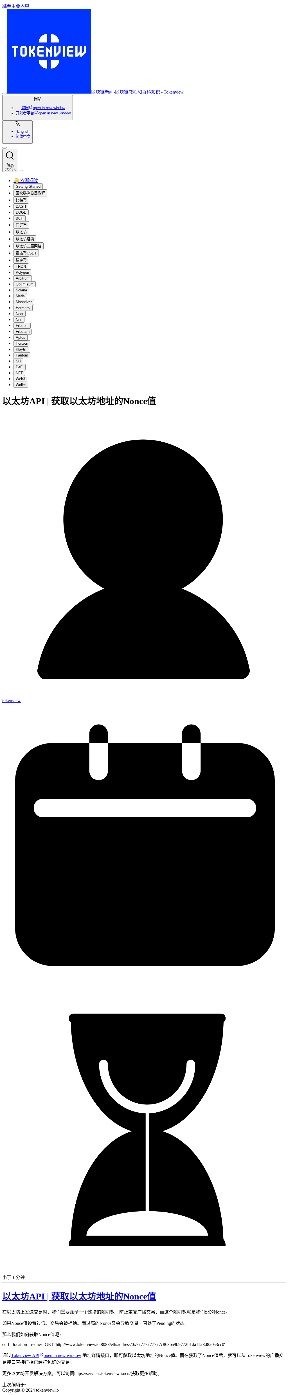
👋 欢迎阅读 (26, 180)
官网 (43, 108)
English (23, 131)
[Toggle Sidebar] (4, 93)
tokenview (11, 700)
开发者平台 (43, 113)
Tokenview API (46, 1355)
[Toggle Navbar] (20, 170)
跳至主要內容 (15, 6)
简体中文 (23, 136)
